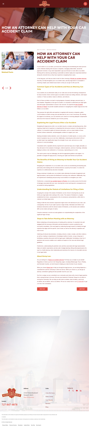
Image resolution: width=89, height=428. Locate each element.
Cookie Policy (27, 425)
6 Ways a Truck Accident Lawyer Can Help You (82, 289)
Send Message (44, 380)
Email (46, 346)
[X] (73, 390)
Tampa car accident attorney (56, 260)
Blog (47, 407)
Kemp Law (49, 267)
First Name (5, 338)
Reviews (48, 403)
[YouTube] (77, 390)
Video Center (49, 396)
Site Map (33, 425)
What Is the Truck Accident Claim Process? (42, 289)
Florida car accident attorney (78, 78)
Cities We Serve (50, 393)
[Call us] (85, 4)
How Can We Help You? (8, 360)
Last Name (48, 338)
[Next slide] (10, 88)
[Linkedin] (80, 390)
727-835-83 (80, 281)
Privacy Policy (81, 372)
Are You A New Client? (8, 353)
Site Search (38, 425)
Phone (3, 346)
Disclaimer (20, 425)
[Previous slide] (3, 88)
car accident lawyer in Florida (58, 181)
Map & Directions (29, 397)
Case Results (49, 400)
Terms (45, 374)
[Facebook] (69, 390)
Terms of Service (13, 425)
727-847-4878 (9, 404)
